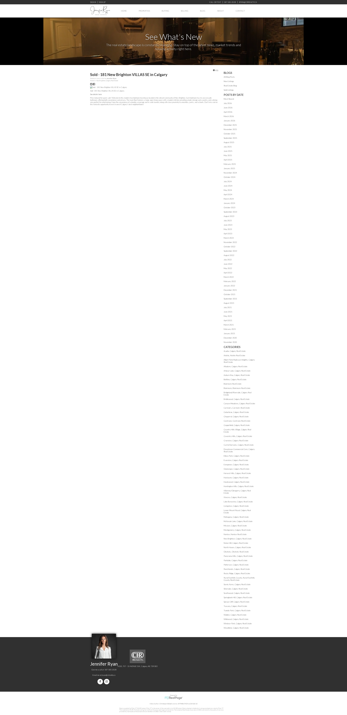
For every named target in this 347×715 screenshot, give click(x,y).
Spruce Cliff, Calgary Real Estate (236, 602)
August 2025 (229, 142)
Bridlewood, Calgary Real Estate (237, 399)
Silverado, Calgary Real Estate (236, 589)
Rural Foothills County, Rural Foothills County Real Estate (239, 579)
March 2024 (229, 199)
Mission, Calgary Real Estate (235, 525)
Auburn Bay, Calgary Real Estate (237, 375)
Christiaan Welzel (165, 704)
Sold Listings (229, 90)
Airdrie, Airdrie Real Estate (234, 355)
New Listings (229, 81)
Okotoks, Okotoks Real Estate (236, 552)
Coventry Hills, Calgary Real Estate (238, 436)
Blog (202, 11)
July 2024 (228, 181)
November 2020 (230, 342)
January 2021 (229, 333)
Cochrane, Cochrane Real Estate (237, 421)
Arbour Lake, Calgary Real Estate (237, 371)
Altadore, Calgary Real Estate (235, 366)
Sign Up (102, 2)
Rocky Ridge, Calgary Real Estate (237, 573)
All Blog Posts (229, 77)
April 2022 (228, 272)
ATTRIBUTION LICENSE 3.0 (187, 704)
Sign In (93, 2)
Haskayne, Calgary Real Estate (236, 477)
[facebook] (100, 682)
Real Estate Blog (230, 85)
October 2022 (229, 246)
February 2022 (230, 281)
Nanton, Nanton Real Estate (235, 534)
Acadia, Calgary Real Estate (235, 351)
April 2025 (228, 160)
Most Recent (229, 99)
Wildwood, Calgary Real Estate (236, 619)
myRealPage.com (173, 698)
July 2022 (228, 259)
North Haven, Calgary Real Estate (237, 547)
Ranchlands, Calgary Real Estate (237, 569)
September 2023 (230, 212)
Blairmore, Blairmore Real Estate (237, 388)
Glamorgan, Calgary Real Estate (236, 469)
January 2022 (229, 285)
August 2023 (229, 216)
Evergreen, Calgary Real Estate (236, 464)
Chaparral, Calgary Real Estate (236, 416)
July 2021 (228, 307)
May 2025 (228, 155)
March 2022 (229, 277)
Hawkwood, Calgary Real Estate (236, 482)
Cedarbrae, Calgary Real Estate (236, 412)
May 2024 (228, 190)
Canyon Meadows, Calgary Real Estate (239, 403)
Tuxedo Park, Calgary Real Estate (237, 610)
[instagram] (107, 682)
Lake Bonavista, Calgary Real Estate (238, 501)
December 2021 (230, 290)
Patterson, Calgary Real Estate (236, 565)
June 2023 (228, 225)
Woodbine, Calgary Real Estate (236, 628)
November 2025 (230, 129)
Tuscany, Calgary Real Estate (235, 606)
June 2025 (228, 151)
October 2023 (229, 207)
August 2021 (229, 303)
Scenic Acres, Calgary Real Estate (237, 584)
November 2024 (230, 173)
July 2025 (228, 146)
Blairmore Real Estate (232, 384)
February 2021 (230, 329)
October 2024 (229, 177)
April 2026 (228, 112)
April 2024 (228, 194)
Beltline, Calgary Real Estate (235, 379)
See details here (96, 94)
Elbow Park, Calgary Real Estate (236, 456)
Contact (240, 11)
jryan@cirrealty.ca (108, 675)
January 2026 (229, 120)
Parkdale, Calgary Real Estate (235, 560)
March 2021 (229, 325)
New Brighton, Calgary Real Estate (107, 80)
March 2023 (229, 238)
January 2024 (229, 203)
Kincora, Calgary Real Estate (235, 497)
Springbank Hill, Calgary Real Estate (238, 597)
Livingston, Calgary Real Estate (236, 506)
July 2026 (228, 103)
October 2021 (229, 294)
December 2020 (230, 338)
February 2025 (230, 164)
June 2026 (228, 107)
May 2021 (228, 316)
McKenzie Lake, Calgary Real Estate (238, 521)
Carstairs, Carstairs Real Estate (237, 408)
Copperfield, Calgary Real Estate (237, 425)
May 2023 (228, 229)
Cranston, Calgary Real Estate (236, 440)
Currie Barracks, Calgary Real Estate (239, 445)
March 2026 (229, 116)
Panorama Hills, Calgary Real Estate (238, 556)
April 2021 (228, 320)
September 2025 (230, 138)
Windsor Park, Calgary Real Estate (238, 623)
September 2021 (230, 299)
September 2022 (230, 251)
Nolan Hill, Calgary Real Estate (236, 543)
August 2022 (229, 255)
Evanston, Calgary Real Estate (236, 460)
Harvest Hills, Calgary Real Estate (237, 473)
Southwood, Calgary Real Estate (237, 593)
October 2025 (229, 133)
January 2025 (229, 168)
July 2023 (228, 220)
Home (124, 11)
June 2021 (228, 312)
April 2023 (228, 233)
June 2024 (228, 186)
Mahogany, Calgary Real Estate (236, 517)
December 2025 (230, 125)
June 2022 (228, 264)
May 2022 (228, 268)
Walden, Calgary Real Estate (235, 615)
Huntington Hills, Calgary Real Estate (239, 486)
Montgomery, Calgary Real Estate (237, 530)
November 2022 (230, 242)
